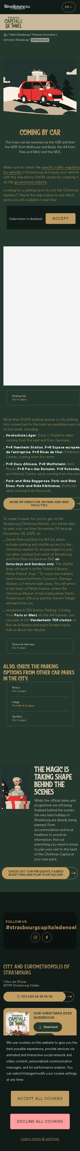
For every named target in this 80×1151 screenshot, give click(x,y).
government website (31, 182)
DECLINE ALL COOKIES (40, 1121)
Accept (60, 218)
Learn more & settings (40, 1139)
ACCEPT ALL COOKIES (40, 1098)
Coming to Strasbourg (15, 40)
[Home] (17, 22)
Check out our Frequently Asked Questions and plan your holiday (35, 873)
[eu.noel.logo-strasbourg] (17, 7)
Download (51, 1027)
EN (67, 7)
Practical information (43, 34)
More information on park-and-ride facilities (39, 504)
